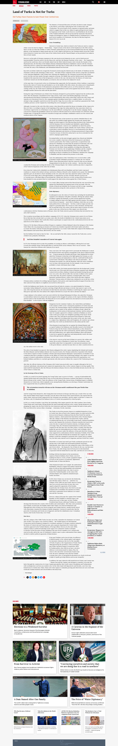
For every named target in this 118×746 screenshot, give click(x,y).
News (14, 6)
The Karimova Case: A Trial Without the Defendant (93, 711)
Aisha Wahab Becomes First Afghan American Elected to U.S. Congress (95, 461)
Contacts (16, 740)
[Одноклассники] (33, 577)
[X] (27, 577)
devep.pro (66, 744)
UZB (58, 2)
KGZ (45, 2)
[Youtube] (44, 577)
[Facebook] (41, 577)
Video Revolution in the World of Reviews (47, 711)
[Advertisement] (59, 590)
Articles (21, 6)
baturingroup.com (69, 743)
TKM (54, 2)
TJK (49, 2)
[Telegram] (38, 577)
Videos (29, 6)
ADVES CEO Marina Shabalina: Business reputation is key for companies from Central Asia (70, 712)
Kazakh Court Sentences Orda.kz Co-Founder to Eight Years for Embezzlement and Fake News (95, 508)
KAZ (40, 2)
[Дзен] (36, 577)
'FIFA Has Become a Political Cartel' (22, 711)
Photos (36, 6)
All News (102, 552)
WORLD (63, 2)
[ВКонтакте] (30, 577)
